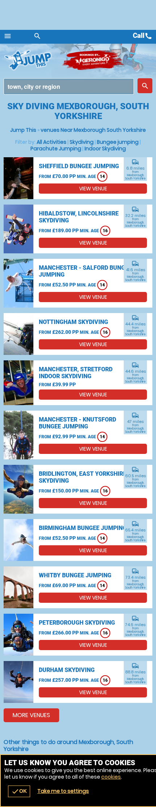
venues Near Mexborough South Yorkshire (93, 130)
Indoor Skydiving (105, 148)
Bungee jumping (118, 142)
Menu (8, 36)
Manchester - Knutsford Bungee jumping (77, 423)
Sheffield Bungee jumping (79, 166)
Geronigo (93, 60)
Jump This (23, 130)
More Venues (31, 715)
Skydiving (82, 142)
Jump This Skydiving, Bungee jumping (33, 60)
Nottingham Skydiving (73, 322)
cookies (111, 776)
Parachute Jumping (55, 148)
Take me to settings (63, 791)
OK (19, 791)
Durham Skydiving (67, 669)
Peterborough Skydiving (77, 622)
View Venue (93, 188)
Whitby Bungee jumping (75, 575)
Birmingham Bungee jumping (83, 528)
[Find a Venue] (69, 86)
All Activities (51, 142)
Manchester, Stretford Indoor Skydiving (75, 373)
